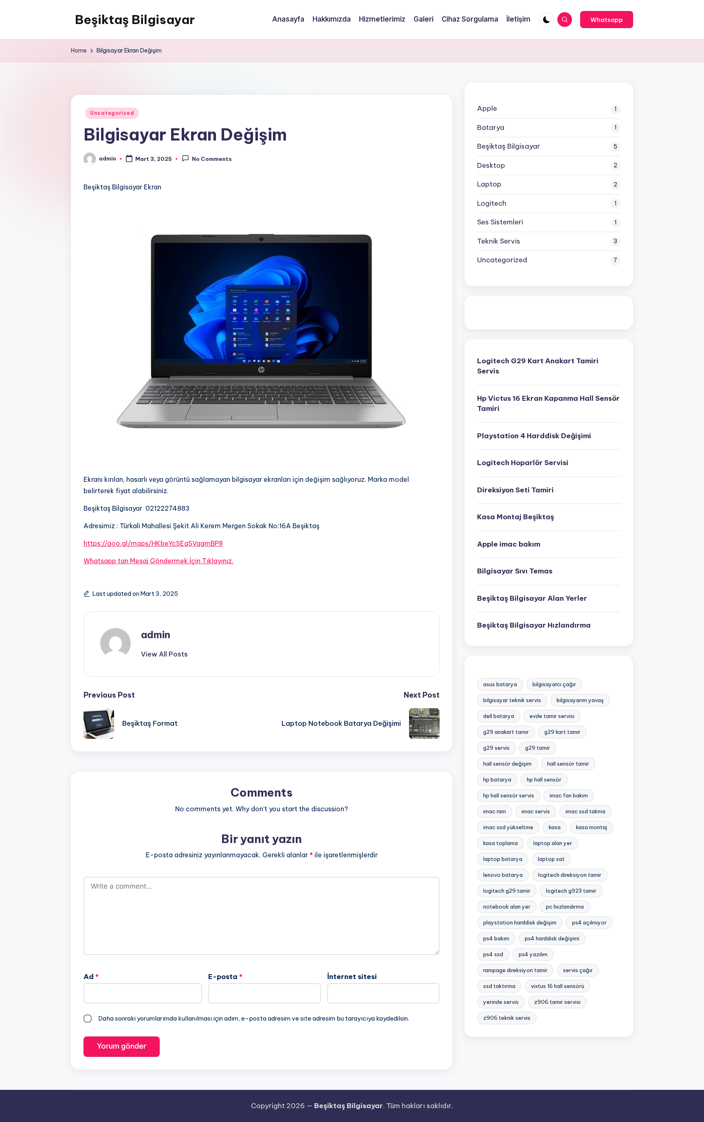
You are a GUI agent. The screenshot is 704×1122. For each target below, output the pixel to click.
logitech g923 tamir (571, 890)
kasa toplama (500, 842)
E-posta (225, 976)
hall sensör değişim (507, 763)
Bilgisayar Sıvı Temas (514, 570)
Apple (487, 108)
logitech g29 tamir (506, 890)
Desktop (491, 164)
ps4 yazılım (533, 954)
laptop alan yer (552, 842)
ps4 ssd (493, 954)
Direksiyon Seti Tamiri (515, 489)
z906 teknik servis (506, 1017)
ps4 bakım (496, 938)
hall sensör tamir (568, 763)
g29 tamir (537, 747)
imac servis (535, 811)
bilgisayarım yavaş (580, 699)
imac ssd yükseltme (508, 826)
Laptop (489, 184)
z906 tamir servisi (557, 1001)
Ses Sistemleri (500, 221)
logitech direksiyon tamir (569, 874)
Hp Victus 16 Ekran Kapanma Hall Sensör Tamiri (548, 403)
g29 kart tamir (562, 731)
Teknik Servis (498, 240)
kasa (555, 826)
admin (155, 634)
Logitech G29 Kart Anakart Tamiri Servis (537, 365)
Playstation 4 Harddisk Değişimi (534, 435)
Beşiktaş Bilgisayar (135, 19)
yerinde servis (501, 1001)
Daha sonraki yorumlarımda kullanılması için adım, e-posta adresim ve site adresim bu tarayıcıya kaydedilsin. (253, 1018)
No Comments (212, 159)
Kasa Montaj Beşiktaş (515, 516)
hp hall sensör (544, 779)
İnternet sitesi (352, 976)
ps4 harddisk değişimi (552, 938)
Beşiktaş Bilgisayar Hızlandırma (534, 625)
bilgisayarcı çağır (554, 684)
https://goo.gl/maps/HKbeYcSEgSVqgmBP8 (153, 543)
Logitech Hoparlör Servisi (522, 462)
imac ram (494, 811)
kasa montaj (591, 826)
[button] (606, 19)
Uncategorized (112, 113)
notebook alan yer (506, 906)
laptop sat (551, 858)
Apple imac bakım (508, 543)
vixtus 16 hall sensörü (557, 985)
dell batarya (498, 715)
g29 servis (496, 747)
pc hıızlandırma (565, 906)
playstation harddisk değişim (520, 922)
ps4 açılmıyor (589, 922)
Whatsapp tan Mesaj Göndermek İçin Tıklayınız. (158, 561)
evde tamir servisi (552, 715)
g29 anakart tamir (506, 731)
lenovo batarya (503, 874)
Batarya (490, 127)
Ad (91, 976)
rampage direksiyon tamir (515, 969)
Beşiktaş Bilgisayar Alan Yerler (532, 597)
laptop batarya (502, 858)
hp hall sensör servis (508, 795)
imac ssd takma (585, 811)
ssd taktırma (499, 985)
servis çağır (578, 969)
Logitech (491, 202)
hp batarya (497, 779)
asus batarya (500, 684)
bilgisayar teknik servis (512, 699)
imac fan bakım (569, 795)
